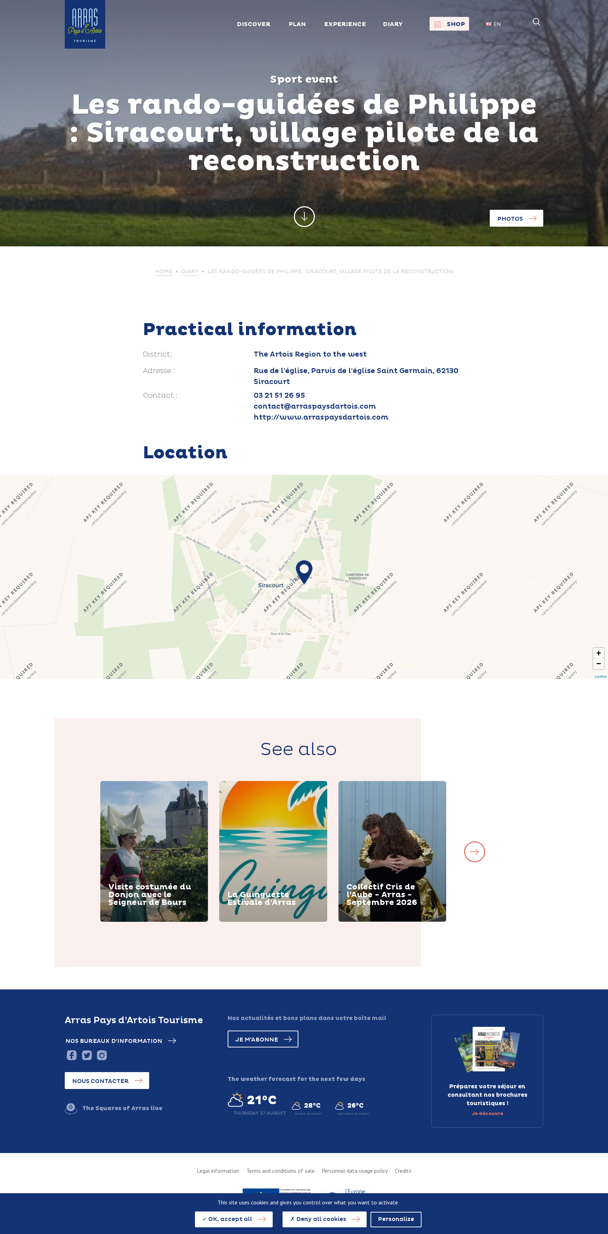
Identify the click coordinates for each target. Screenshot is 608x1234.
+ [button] (598, 653)
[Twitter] (87, 1055)
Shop (456, 24)
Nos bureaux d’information (113, 1041)
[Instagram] (102, 1055)
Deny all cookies (320, 1219)
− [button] (598, 663)
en (497, 23)
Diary (393, 24)
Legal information (218, 1170)
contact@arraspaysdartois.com (315, 406)
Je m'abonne (256, 1039)
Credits (403, 1170)
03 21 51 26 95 (279, 395)
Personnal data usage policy (355, 1170)
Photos (510, 218)
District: (157, 354)
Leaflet (600, 676)
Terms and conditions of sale (280, 1170)
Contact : (160, 395)
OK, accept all (229, 1219)
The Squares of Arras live (122, 1108)
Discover (130, 920)
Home (163, 272)
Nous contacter (100, 1081)
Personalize (396, 1219)
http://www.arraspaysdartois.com (321, 417)
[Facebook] (71, 1055)
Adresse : (159, 371)
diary (190, 272)
